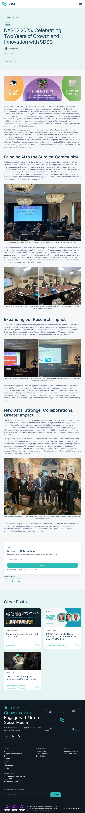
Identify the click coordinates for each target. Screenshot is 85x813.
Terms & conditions (43, 754)
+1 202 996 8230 (70, 754)
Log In (6, 768)
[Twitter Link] (6, 736)
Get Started (8, 766)
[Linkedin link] (13, 736)
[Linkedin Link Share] (18, 580)
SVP (65, 169)
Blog (6, 756)
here (6, 400)
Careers (7, 758)
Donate (7, 761)
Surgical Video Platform (13, 754)
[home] (9, 4)
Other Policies (41, 756)
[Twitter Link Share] (6, 580)
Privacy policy (41, 751)
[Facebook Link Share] (12, 580)
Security (7, 763)
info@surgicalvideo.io (72, 751)
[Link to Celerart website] (77, 808)
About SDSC (8, 751)
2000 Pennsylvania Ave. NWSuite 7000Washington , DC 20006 (14, 778)
